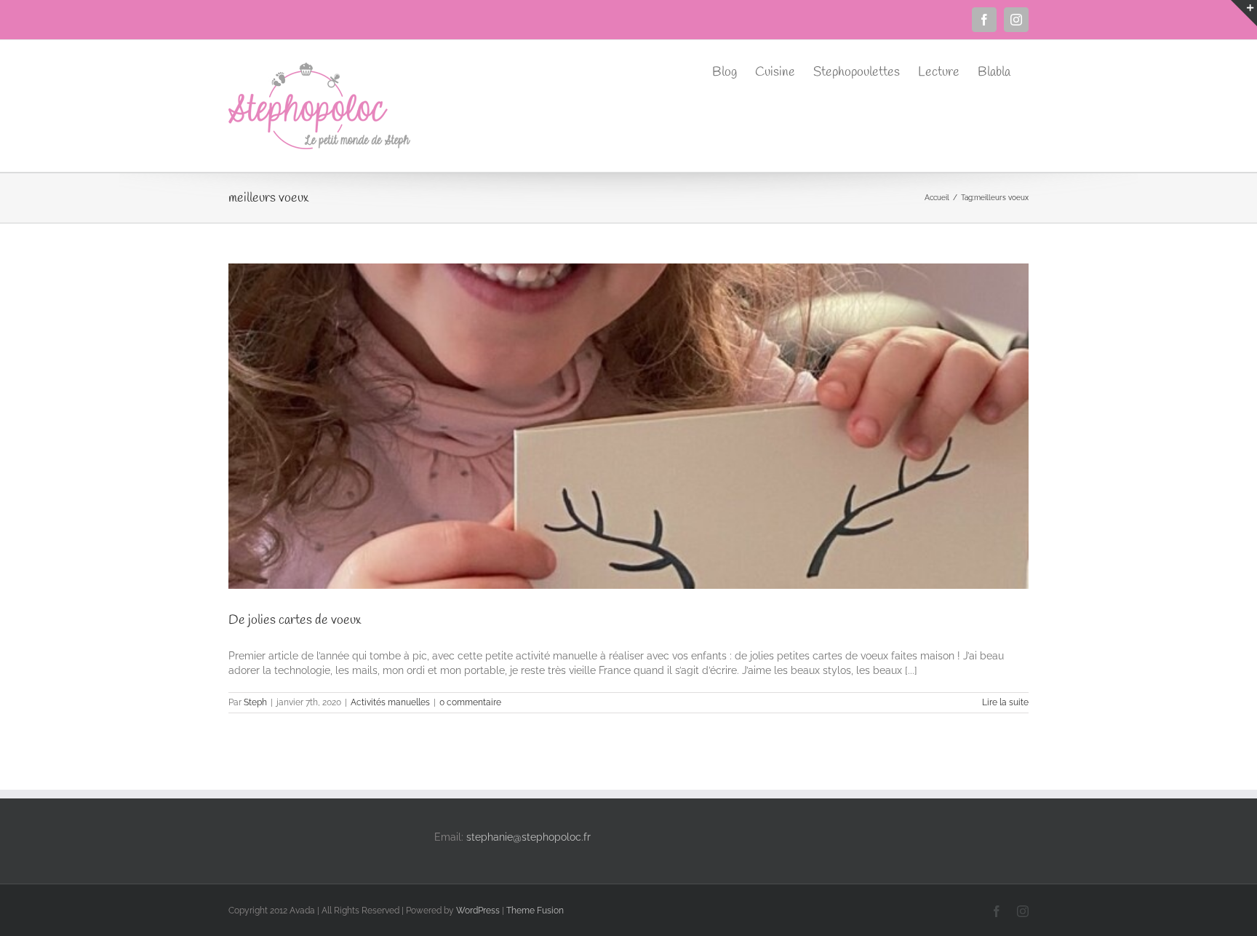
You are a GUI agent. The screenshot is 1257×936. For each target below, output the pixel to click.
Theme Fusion (535, 910)
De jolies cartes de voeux (294, 620)
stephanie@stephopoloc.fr (528, 837)
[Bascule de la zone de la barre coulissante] (1244, 13)
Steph (255, 702)
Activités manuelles (390, 702)
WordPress (478, 910)
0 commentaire (470, 702)
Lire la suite (1005, 702)
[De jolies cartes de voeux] (628, 426)
